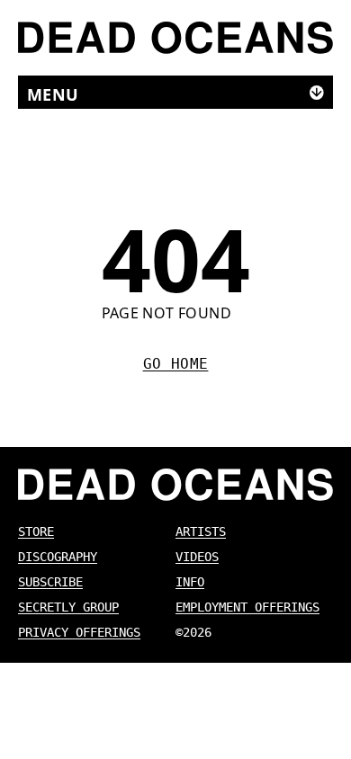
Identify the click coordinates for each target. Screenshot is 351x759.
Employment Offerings (248, 607)
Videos (197, 556)
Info (190, 582)
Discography (57, 556)
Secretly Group (68, 607)
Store (36, 531)
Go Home (176, 363)
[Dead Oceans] (175, 38)
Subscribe (50, 582)
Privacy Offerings (79, 632)
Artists (201, 531)
